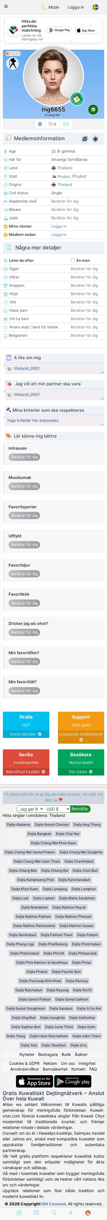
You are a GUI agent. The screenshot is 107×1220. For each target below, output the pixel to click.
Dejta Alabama (18, 824)
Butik (66, 1054)
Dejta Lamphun (84, 889)
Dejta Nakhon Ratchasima (34, 925)
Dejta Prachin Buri (66, 971)
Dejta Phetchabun (86, 944)
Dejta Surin (86, 1027)
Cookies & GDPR (24, 1063)
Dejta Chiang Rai (54, 870)
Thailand (64, 168)
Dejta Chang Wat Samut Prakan (30, 852)
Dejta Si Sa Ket (89, 1008)
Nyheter (27, 1054)
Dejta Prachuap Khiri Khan (40, 981)
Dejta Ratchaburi (28, 990)
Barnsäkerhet (55, 1069)
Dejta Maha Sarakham (77, 898)
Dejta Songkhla (52, 1017)
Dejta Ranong (77, 981)
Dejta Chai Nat (67, 834)
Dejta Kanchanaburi (74, 880)
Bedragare (48, 1054)
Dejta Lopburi (43, 898)
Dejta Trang (16, 1036)
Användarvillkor (24, 1069)
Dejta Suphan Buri (26, 1027)
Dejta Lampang (55, 889)
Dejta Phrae (81, 962)
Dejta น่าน (78, 1045)
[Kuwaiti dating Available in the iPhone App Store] (35, 1077)
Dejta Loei (20, 898)
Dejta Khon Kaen (24, 889)
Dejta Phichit (54, 953)
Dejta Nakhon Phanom (73, 916)
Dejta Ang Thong (87, 824)
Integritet (87, 1063)
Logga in (76, 7)
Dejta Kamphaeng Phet (35, 880)
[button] (6, 6)
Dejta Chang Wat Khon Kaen (53, 843)
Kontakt (78, 1069)
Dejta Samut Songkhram (25, 1008)
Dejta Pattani (87, 935)
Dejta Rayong (57, 990)
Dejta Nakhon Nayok (69, 907)
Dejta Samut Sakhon (71, 999)
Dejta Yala (29, 1045)
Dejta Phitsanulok (83, 953)
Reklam (50, 1063)
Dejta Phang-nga (20, 944)
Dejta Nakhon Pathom (33, 916)
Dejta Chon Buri (85, 870)
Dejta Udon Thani (86, 1036)
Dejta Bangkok (39, 834)
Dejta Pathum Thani (56, 935)
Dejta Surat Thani (59, 1027)
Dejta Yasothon (54, 1045)
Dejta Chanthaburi (79, 861)
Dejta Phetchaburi (24, 953)
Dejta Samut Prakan (35, 999)
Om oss (68, 1063)
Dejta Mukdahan (34, 907)
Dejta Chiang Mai (23, 870)
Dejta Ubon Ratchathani (49, 1036)
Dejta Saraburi (61, 1008)
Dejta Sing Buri (24, 1017)
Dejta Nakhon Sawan (77, 925)
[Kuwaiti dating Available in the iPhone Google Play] (72, 1077)
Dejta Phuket (37, 971)
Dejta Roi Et (82, 990)
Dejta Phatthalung (53, 944)
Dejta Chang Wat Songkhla (81, 852)
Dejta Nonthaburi (22, 935)
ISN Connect (53, 1203)
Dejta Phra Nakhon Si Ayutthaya (42, 962)
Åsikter (81, 1054)
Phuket (63, 176)
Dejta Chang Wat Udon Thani (37, 861)
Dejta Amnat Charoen (52, 824)
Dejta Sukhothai (82, 1017)
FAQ (93, 1069)
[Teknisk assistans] (88, 1213)
